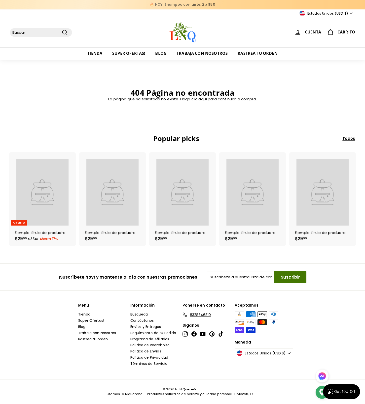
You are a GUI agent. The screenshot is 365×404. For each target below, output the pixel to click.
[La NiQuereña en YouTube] (203, 334)
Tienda (94, 53)
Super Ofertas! (128, 53)
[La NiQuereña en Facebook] (194, 334)
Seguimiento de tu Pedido (153, 332)
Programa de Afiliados (149, 339)
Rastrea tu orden (258, 53)
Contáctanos (142, 320)
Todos (348, 138)
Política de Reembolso (150, 345)
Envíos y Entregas (145, 326)
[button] (322, 393)
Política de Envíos (145, 351)
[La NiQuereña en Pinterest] (212, 334)
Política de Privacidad (149, 357)
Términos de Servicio (148, 363)
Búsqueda (139, 314)
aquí (202, 99)
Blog (161, 53)
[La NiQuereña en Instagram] (185, 334)
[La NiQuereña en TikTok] (220, 334)
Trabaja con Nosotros (202, 53)
